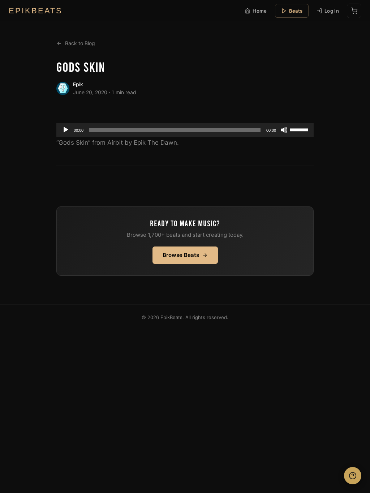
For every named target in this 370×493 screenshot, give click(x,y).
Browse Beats (181, 255)
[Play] (65, 130)
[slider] (300, 129)
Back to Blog (80, 43)
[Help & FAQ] (352, 475)
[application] (185, 130)
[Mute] (284, 130)
